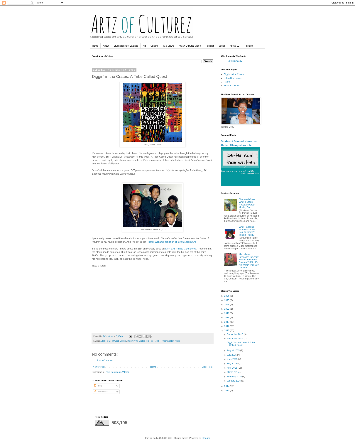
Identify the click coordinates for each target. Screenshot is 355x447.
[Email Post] (130, 336)
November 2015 (235, 338)
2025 (227, 300)
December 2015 (235, 334)
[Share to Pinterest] (150, 336)
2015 (227, 330)
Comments (102, 391)
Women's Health (232, 85)
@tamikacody (235, 61)
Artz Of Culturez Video (190, 46)
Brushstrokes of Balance (126, 46)
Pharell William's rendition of (172, 241)
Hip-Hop (149, 341)
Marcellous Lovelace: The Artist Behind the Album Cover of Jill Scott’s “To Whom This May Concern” (249, 261)
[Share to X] (143, 336)
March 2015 (233, 372)
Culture (154, 46)
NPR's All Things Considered (180, 248)
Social (222, 46)
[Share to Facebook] (147, 336)
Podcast (210, 46)
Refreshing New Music (170, 341)
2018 (227, 317)
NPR (157, 341)
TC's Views (168, 46)
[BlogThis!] (140, 336)
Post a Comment (105, 360)
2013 (227, 390)
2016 (227, 326)
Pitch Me (249, 46)
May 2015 (232, 363)
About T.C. (235, 46)
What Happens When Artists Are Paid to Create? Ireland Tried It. (247, 231)
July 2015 (232, 355)
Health (227, 82)
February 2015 (234, 376)
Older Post (207, 367)
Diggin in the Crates (136, 341)
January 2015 (234, 380)
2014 (227, 386)
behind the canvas (233, 78)
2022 (227, 309)
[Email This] (136, 336)
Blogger (206, 438)
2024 (227, 304)
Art (144, 46)
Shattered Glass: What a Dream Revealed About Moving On (247, 203)
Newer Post (98, 367)
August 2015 (233, 350)
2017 (227, 322)
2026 (227, 296)
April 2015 (232, 368)
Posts (99, 385)
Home (95, 46)
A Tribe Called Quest (109, 341)
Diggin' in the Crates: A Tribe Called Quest (240, 343)
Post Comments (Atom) (117, 372)
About (106, 46)
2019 (227, 313)
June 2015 (232, 359)
